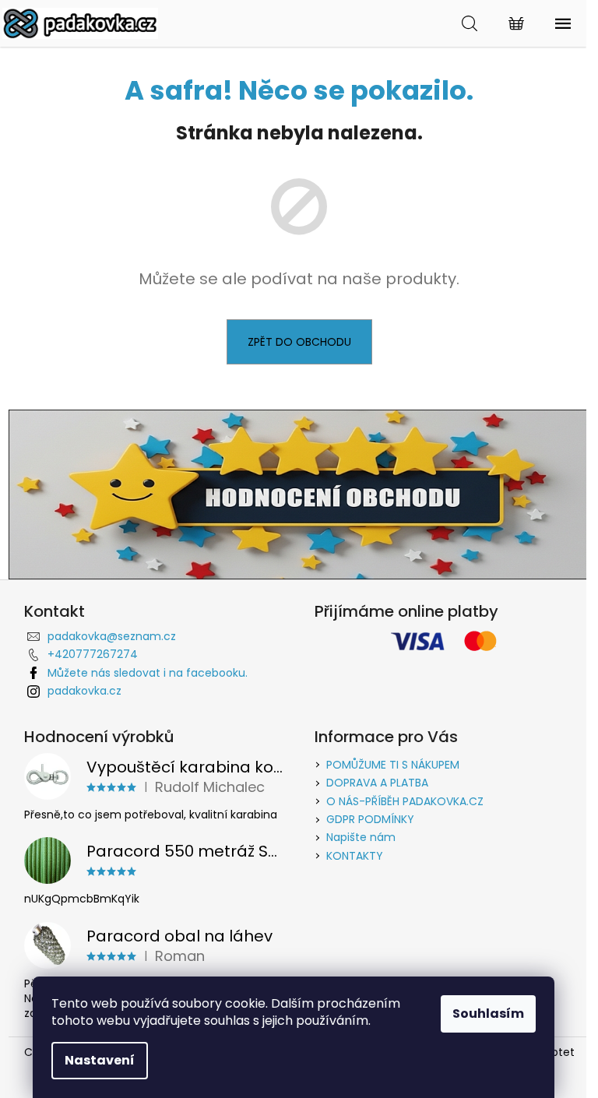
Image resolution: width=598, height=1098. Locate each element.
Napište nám (361, 837)
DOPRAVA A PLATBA (377, 782)
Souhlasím (488, 1013)
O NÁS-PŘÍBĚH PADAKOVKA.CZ (405, 801)
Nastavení (100, 1060)
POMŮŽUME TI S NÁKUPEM (392, 764)
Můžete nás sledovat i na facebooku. (147, 673)
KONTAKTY (354, 856)
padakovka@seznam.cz (111, 636)
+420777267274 (92, 654)
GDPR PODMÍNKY (370, 819)
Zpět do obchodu (299, 342)
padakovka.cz (84, 691)
